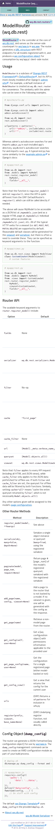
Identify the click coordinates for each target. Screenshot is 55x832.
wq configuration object (27, 56)
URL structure (23, 49)
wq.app (35, 46)
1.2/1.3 (51, 15)
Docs (2, 15)
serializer (25, 235)
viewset (11, 235)
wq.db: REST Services (19, 15)
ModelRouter (10, 40)
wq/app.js (23, 46)
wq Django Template (26, 803)
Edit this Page (15, 825)
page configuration (21, 505)
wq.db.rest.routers (40, 22)
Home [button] (8, 3)
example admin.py (35, 154)
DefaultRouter (27, 76)
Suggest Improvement (34, 825)
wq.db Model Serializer (38, 816)
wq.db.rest (8, 43)
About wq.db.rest (14, 812)
